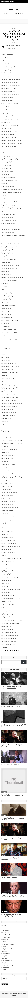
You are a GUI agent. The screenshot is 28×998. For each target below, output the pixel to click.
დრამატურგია (4, 934)
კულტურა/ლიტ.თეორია (6, 944)
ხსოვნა (3, 969)
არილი (14, 9)
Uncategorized (4, 927)
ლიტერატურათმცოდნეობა (7, 948)
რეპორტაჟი (4, 962)
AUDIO (2, 925)
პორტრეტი (3, 957)
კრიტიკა (3, 942)
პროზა (2, 958)
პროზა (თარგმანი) (5, 960)
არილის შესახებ (5, 1)
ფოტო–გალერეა (5, 967)
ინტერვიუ (3, 941)
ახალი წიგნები (4, 932)
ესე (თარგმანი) (4, 937)
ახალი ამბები (4, 930)
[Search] (23, 662)
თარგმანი (3, 939)
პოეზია (14, 28)
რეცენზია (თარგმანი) (6, 965)
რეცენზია (3, 964)
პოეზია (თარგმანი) (5, 953)
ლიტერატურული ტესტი (6, 949)
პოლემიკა (3, 955)
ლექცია (3, 946)
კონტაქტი (12, 1)
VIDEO (2, 928)
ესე (2, 935)
